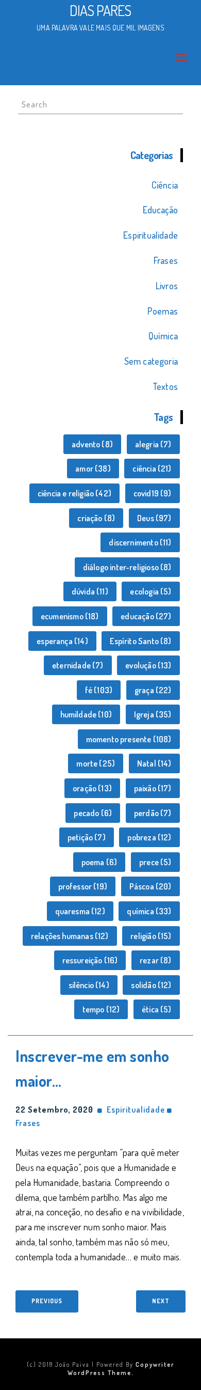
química (149, 911)
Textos (165, 386)
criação (96, 518)
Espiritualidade (150, 235)
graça (153, 690)
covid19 (152, 493)
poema (99, 862)
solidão (151, 985)
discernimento (140, 542)
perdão (153, 813)
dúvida (90, 591)
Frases (166, 260)
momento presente (129, 739)
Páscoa (150, 886)
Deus (154, 518)
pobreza (149, 837)
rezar (156, 960)
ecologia (150, 591)
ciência (151, 468)
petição (87, 837)
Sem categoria (151, 361)
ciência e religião (74, 493)
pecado (93, 813)
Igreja (153, 714)
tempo (101, 1009)
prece (155, 862)
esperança (62, 641)
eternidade (78, 665)
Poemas (162, 311)
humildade (86, 714)
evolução (148, 665)
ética (157, 1009)
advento (92, 444)
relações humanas (70, 936)
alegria (153, 444)
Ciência (165, 185)
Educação (160, 209)
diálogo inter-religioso (127, 567)
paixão (153, 788)
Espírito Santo (140, 641)
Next (161, 1301)
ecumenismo (70, 616)
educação (146, 616)
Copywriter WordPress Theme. (121, 1369)
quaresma (80, 911)
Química (163, 335)
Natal (154, 763)
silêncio (89, 985)
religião (150, 936)
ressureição (90, 960)
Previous (46, 1301)
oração (92, 788)
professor (83, 886)
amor (93, 468)
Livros (167, 285)
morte (95, 763)
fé (98, 690)
